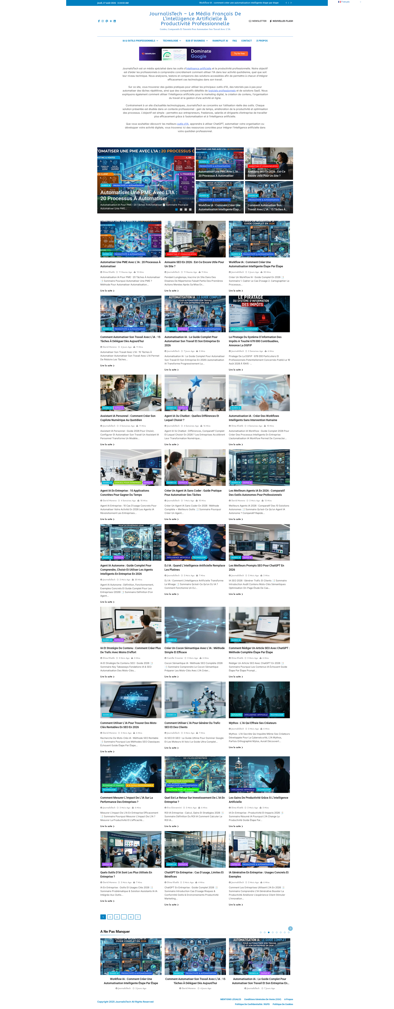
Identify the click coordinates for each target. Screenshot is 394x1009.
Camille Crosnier (175, 657)
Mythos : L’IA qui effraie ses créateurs (252, 723)
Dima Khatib (109, 272)
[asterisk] (111, 21)
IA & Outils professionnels (139, 40)
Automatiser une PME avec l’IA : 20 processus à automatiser (247, 3)
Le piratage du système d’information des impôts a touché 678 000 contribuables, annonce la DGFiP (255, 341)
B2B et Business (195, 40)
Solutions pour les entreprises (182, 789)
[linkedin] (115, 21)
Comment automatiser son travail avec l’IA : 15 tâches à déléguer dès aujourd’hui (266, 209)
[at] (107, 21)
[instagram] (103, 21)
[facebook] (99, 21)
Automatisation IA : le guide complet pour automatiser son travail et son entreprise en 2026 (192, 341)
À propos (262, 40)
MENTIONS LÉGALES (230, 999)
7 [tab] (284, 932)
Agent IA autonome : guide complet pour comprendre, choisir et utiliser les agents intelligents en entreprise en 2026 (126, 569)
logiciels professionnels (222, 90)
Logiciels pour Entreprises (128, 482)
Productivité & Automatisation (128, 185)
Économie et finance (113, 785)
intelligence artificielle (198, 68)
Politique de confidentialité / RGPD (252, 1004)
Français (345, 1)
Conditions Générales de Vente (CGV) (262, 999)
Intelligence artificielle (178, 557)
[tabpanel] (146, 180)
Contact (246, 40)
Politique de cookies (283, 1004)
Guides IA (105, 185)
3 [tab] (186, 209)
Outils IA (183, 329)
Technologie (170, 40)
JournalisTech (173, 272)
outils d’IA (183, 123)
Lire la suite (106, 290)
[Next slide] (291, 3)
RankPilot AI (220, 40)
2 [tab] (181, 209)
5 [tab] (276, 932)
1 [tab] (176, 209)
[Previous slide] (286, 3)
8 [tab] (288, 932)
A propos (288, 999)
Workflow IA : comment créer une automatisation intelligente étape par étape (220, 209)
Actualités (236, 329)
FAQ (235, 40)
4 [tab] (190, 209)
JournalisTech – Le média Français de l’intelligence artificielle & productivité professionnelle (195, 18)
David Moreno (110, 346)
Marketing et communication (263, 166)
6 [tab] (280, 932)
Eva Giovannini (174, 807)
